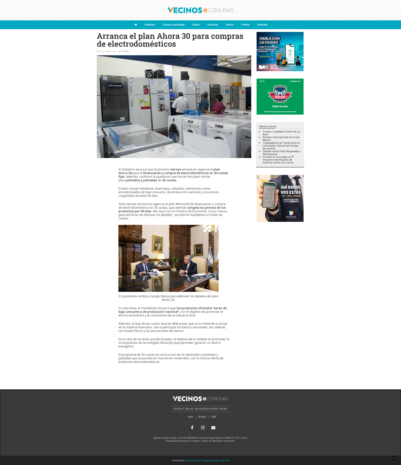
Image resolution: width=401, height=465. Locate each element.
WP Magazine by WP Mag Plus (213, 460)
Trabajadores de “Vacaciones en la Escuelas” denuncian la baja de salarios (281, 145)
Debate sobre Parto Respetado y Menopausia (282, 153)
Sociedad (262, 24)
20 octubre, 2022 (107, 51)
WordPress (190, 460)
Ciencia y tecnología (174, 24)
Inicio (190, 416)
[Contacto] (212, 428)
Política (245, 24)
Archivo (202, 416)
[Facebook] (192, 428)
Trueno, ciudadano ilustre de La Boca (281, 133)
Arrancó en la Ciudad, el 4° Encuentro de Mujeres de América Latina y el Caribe (278, 159)
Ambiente (150, 24)
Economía (213, 24)
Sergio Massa (217, 211)
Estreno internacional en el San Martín (281, 138)
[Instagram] (202, 428)
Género (230, 24)
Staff (213, 416)
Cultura (196, 24)
